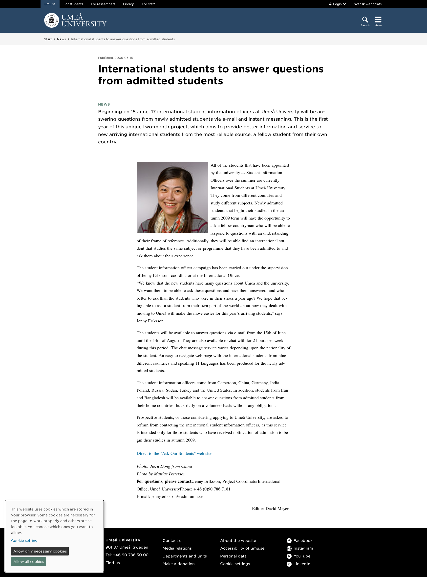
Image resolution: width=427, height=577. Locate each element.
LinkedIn (302, 563)
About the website (238, 540)
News (61, 39)
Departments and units (185, 556)
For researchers (103, 4)
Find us (113, 562)
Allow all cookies (28, 561)
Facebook (303, 540)
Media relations (177, 548)
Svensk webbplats (368, 4)
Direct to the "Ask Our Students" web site (174, 453)
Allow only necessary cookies (40, 551)
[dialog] (54, 536)
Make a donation (179, 563)
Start (48, 39)
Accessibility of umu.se (242, 548)
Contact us (173, 540)
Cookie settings (235, 563)
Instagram (303, 548)
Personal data (233, 556)
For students (73, 4)
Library (128, 4)
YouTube (302, 556)
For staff (148, 4)
